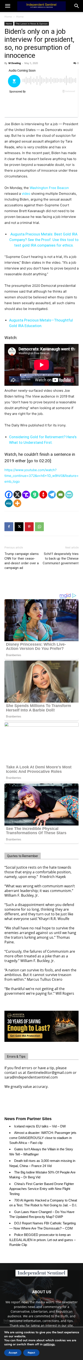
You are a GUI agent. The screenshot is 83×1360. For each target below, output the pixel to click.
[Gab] (35, 494)
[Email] (60, 494)
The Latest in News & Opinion (32, 23)
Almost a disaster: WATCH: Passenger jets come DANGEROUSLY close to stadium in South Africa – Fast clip (42, 1138)
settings (49, 1344)
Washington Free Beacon (49, 188)
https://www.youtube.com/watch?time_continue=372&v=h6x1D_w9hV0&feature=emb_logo (41, 476)
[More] (17, 503)
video (26, 193)
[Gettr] (43, 494)
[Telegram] (52, 494)
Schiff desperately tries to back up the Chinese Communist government (61, 558)
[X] (17, 494)
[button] (77, 6)
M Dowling (14, 63)
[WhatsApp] (39, 526)
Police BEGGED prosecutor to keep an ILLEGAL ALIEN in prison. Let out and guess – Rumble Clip (42, 1240)
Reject (31, 1352)
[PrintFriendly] (69, 494)
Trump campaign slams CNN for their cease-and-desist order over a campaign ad (21, 561)
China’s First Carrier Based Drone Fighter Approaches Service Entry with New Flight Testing (41, 1189)
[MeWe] (9, 503)
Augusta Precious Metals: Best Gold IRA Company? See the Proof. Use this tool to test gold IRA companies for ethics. (44, 239)
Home (8, 16)
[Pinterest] (29, 526)
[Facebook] (9, 494)
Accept (13, 1352)
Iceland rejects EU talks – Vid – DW (40, 1126)
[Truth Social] (26, 494)
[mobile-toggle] (7, 6)
